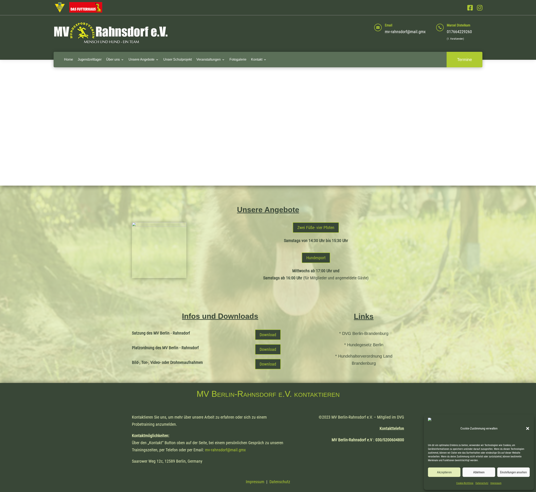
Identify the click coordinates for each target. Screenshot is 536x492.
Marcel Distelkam (458, 25)
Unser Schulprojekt (177, 59)
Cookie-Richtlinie (464, 483)
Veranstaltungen (208, 59)
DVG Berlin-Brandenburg (365, 333)
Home (68, 59)
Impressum (495, 483)
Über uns (113, 59)
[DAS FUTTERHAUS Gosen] (85, 11)
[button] (528, 428)
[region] (268, 123)
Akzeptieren (444, 472)
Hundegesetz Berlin (365, 344)
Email (388, 25)
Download (268, 334)
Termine (464, 59)
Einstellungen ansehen (513, 472)
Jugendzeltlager (90, 59)
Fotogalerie (237, 59)
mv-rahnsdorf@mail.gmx (225, 449)
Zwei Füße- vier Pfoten (315, 227)
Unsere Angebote (142, 59)
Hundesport (316, 257)
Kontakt (256, 59)
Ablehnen (478, 472)
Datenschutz (481, 483)
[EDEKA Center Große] (60, 11)
